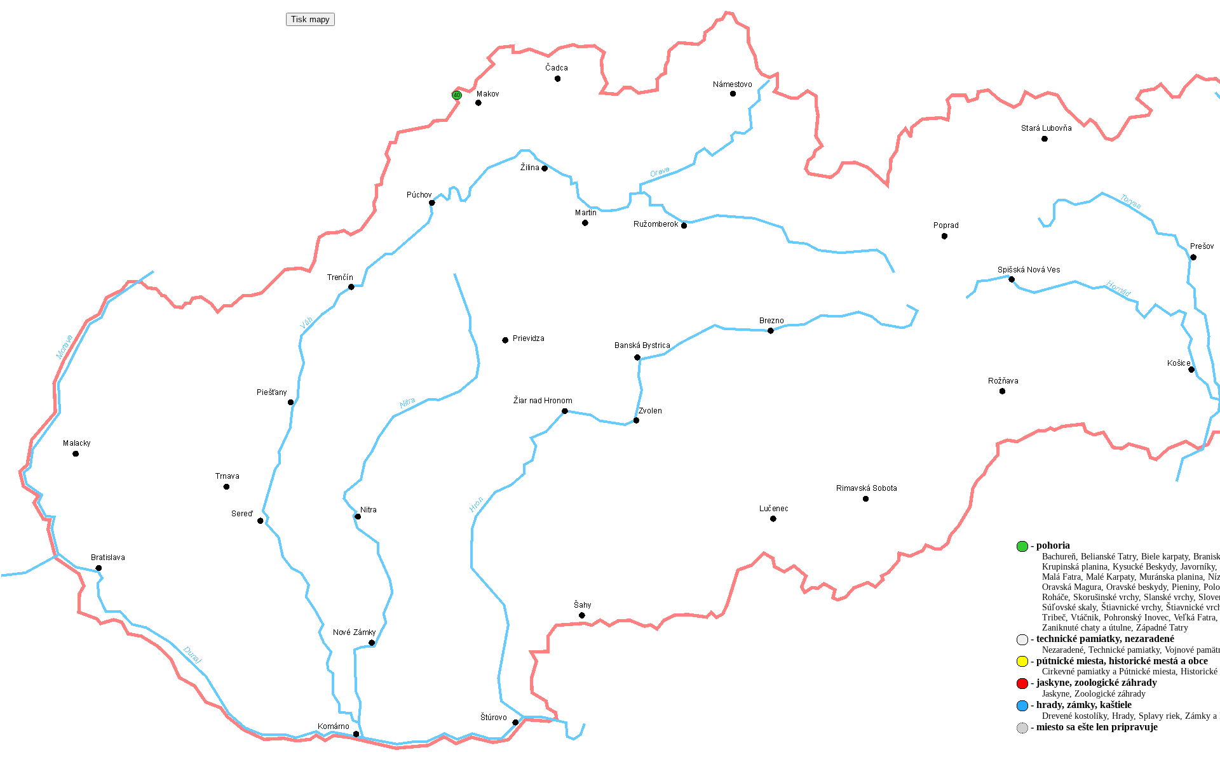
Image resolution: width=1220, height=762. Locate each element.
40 (457, 95)
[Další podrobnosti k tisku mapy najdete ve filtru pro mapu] (310, 19)
